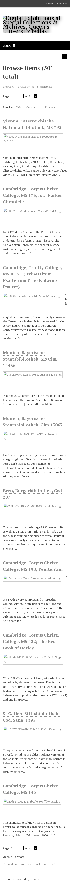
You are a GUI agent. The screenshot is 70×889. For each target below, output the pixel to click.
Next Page (35, 96)
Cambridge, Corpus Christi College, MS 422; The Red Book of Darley (31, 641)
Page (6, 96)
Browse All (9, 86)
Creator (30, 107)
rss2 (52, 864)
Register (62, 3)
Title (18, 107)
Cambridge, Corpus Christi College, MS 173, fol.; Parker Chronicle (32, 195)
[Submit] (64, 56)
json (29, 864)
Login (50, 3)
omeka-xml (41, 864)
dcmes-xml (18, 864)
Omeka (34, 879)
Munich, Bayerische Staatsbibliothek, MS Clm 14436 (30, 359)
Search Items (44, 86)
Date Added (52, 107)
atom (6, 864)
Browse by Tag (26, 86)
